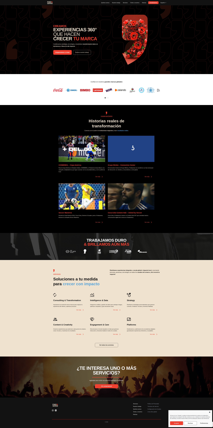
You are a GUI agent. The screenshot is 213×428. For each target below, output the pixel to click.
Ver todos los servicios (106, 345)
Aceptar (176, 423)
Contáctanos (153, 2)
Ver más (97, 176)
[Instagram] (53, 410)
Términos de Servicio (153, 406)
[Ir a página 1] (105, 97)
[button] (210, 412)
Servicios (125, 2)
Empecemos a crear (62, 52)
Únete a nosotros (134, 2)
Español (162, 2)
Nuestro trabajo (116, 2)
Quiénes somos (105, 2)
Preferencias (204, 423)
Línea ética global (152, 411)
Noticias (144, 2)
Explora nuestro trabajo (82, 52)
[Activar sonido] (102, 159)
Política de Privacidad (153, 403)
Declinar (190, 423)
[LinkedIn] (56, 410)
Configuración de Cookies (154, 409)
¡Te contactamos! (106, 386)
